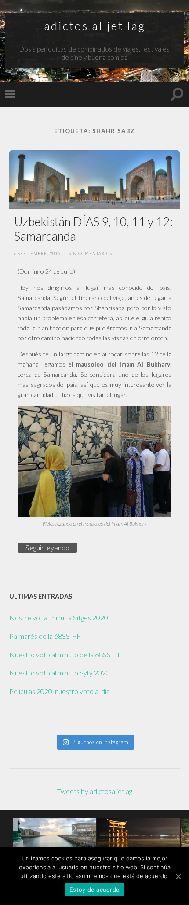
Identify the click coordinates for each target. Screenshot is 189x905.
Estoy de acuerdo (94, 889)
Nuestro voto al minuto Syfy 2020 (59, 672)
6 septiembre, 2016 (37, 253)
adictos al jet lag (94, 26)
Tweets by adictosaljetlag (94, 791)
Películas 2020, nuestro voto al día (59, 691)
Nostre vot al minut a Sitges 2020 (58, 617)
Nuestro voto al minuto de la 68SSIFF (65, 654)
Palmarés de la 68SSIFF (45, 636)
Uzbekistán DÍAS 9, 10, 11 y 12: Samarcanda (93, 228)
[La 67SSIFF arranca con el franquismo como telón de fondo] (54, 833)
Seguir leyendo (47, 547)
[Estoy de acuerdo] (178, 876)
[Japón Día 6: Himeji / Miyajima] (138, 833)
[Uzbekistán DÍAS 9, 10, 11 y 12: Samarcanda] (94, 179)
